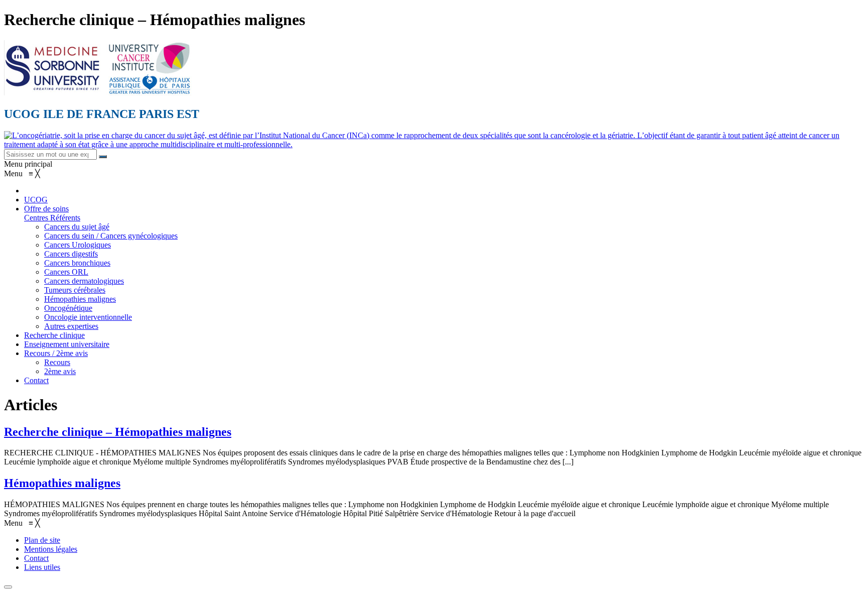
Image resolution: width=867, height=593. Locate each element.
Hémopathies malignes (62, 483)
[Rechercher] (103, 156)
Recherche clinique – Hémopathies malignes (117, 431)
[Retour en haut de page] (8, 586)
